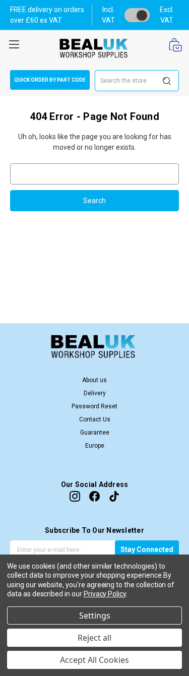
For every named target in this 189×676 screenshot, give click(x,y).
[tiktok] (114, 496)
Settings (94, 615)
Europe (94, 445)
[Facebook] (94, 496)
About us (94, 380)
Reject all (94, 637)
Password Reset (94, 406)
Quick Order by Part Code (50, 80)
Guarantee (94, 432)
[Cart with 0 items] (174, 45)
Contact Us (94, 419)
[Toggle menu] (14, 42)
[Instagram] (75, 496)
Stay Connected (146, 549)
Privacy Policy (105, 594)
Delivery (95, 393)
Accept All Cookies (94, 659)
